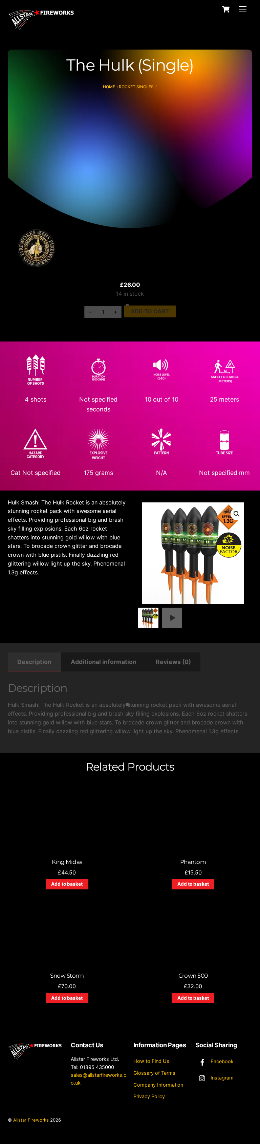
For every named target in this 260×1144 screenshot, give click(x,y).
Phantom (193, 862)
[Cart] (226, 9)
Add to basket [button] (67, 884)
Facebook (221, 1061)
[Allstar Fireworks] (41, 29)
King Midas (67, 862)
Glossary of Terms (154, 1073)
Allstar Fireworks (31, 1120)
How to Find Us (151, 1061)
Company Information (158, 1085)
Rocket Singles (136, 86)
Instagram (221, 1078)
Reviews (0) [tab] (173, 661)
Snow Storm (67, 975)
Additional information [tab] (103, 661)
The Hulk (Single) (129, 65)
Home (109, 86)
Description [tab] (34, 661)
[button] (237, 514)
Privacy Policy (149, 1096)
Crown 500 (193, 975)
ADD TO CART (150, 311)
